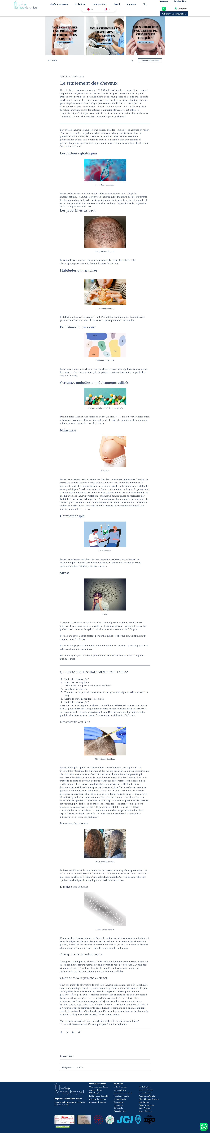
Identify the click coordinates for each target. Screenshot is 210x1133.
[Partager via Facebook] (61, 1032)
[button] (59, 4)
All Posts (52, 60)
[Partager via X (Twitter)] (67, 1032)
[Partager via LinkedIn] (73, 1032)
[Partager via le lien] (79, 1032)
